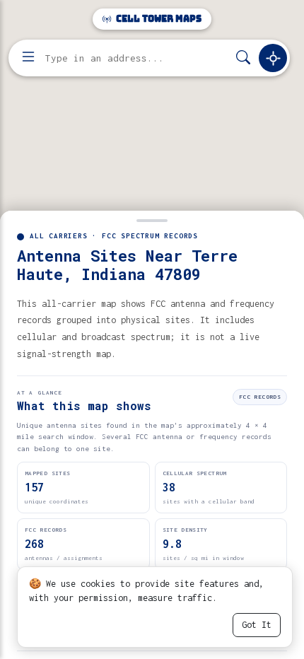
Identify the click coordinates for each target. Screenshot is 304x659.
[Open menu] (28, 58)
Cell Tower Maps (157, 18)
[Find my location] (273, 58)
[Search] (243, 58)
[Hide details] (152, 219)
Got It (256, 624)
